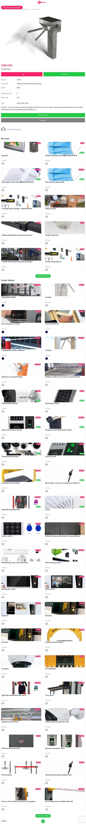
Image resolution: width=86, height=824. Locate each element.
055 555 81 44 (43, 115)
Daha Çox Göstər (43, 276)
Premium (65, 74)
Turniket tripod (35, 9)
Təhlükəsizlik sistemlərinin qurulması (17, 9)
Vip (23, 74)
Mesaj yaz (43, 120)
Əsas (3, 9)
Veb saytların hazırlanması (12, 7)
